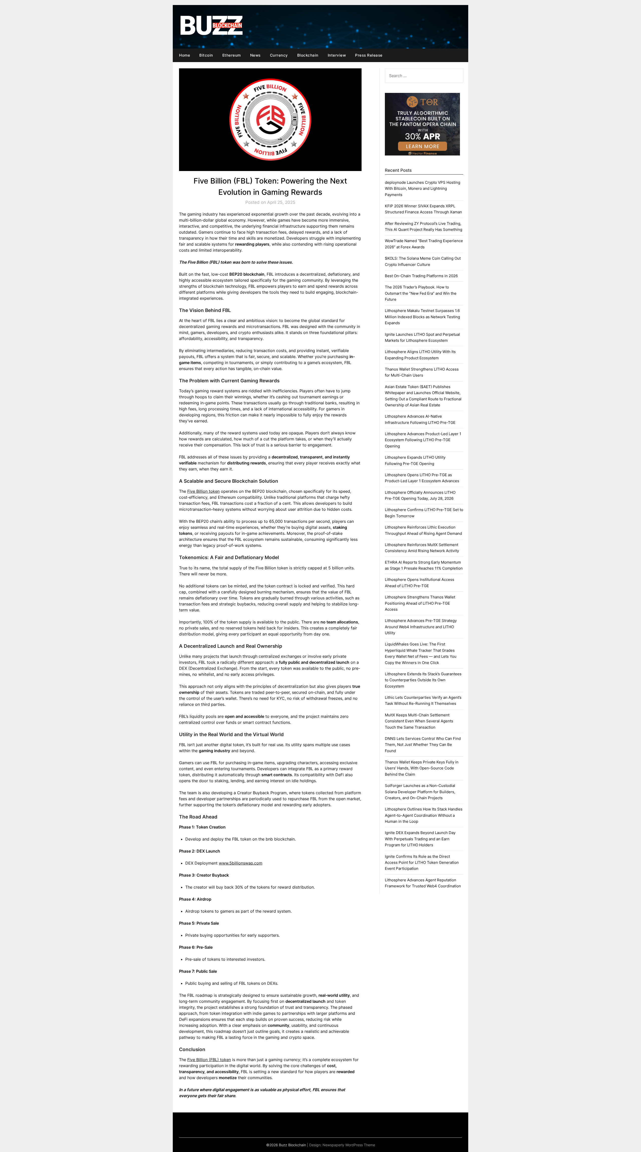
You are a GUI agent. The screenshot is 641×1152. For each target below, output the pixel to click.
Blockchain (307, 55)
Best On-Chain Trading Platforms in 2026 (421, 275)
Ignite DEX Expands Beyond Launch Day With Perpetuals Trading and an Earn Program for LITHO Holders (420, 838)
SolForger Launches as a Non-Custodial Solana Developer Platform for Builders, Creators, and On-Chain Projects (420, 791)
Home (184, 55)
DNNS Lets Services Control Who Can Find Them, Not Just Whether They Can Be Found (423, 744)
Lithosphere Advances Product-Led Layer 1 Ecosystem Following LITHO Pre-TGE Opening (423, 439)
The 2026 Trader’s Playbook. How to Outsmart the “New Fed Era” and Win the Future (420, 293)
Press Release (369, 55)
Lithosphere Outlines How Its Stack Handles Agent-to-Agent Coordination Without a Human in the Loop (423, 815)
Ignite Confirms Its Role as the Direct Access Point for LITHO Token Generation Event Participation (422, 862)
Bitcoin (206, 55)
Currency (279, 55)
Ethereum (231, 55)
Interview (337, 55)
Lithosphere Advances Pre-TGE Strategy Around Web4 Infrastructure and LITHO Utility (421, 626)
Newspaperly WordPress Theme (349, 1145)
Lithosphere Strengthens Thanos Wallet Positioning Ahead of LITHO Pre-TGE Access (420, 603)
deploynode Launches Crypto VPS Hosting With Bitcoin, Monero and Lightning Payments (422, 188)
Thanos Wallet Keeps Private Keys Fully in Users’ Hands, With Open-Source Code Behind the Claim (421, 768)
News (255, 55)
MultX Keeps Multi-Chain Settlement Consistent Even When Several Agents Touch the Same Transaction (419, 721)
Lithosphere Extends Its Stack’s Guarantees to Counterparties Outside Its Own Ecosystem (423, 680)
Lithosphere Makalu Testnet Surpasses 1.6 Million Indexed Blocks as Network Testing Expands (422, 316)
